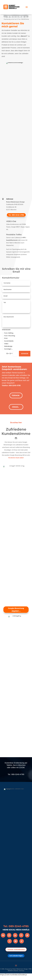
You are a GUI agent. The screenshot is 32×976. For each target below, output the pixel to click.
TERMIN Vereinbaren (16, 949)
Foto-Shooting (9, 336)
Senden (24, 353)
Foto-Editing (8, 333)
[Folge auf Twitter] (27, 935)
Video (6, 344)
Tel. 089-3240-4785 (16, 215)
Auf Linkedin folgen (16, 955)
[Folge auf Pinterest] (21, 935)
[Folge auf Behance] (3, 935)
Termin (15, 395)
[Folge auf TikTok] (21, 941)
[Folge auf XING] (9, 941)
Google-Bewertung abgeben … (16, 609)
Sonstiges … (8, 349)
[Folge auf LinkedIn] (15, 935)
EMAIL (15, 407)
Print (6, 338)
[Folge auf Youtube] (15, 941)
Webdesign (8, 346)
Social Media (8, 341)
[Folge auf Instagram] (9, 935)
